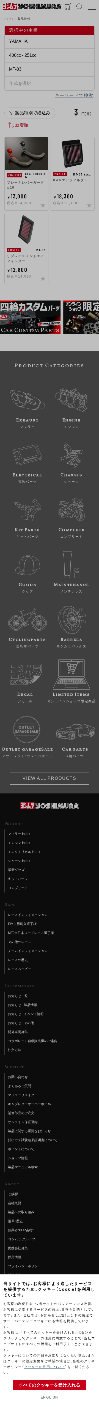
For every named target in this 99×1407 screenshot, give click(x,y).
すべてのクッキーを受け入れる (49, 1385)
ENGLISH (49, 1397)
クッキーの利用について (44, 1367)
